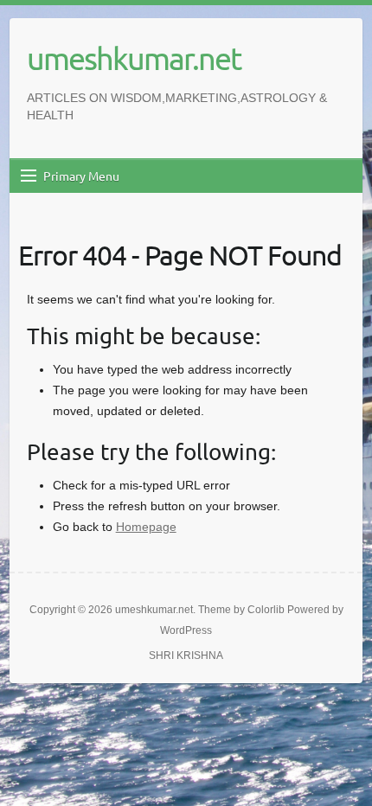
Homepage (146, 527)
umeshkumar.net (134, 58)
